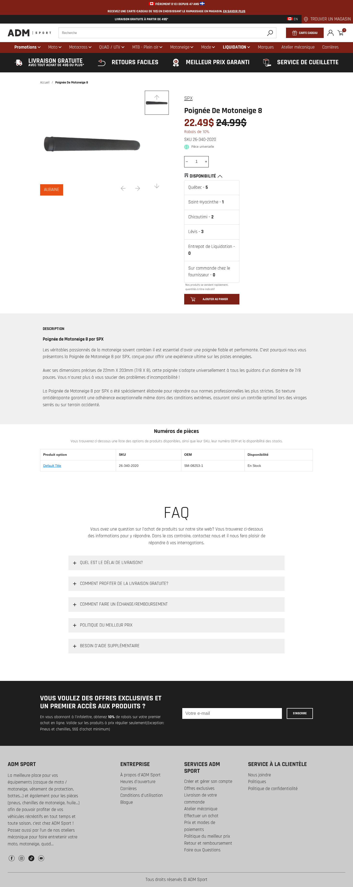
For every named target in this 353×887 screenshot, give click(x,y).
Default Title (52, 466)
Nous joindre (259, 775)
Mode (206, 47)
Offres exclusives (199, 789)
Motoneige (179, 47)
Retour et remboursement (208, 843)
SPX (188, 98)
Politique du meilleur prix (207, 836)
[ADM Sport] (29, 32)
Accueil (44, 82)
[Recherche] (270, 33)
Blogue (126, 802)
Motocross (78, 47)
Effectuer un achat (201, 816)
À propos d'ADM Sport (140, 775)
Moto (52, 47)
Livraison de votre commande (200, 798)
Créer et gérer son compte (208, 782)
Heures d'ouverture (137, 782)
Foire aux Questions (202, 850)
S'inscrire (300, 713)
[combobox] (167, 32)
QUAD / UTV (109, 47)
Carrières (128, 789)
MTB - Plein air (145, 47)
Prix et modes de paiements (199, 826)
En (295, 19)
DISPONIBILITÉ (203, 176)
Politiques (257, 782)
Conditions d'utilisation (141, 795)
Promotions (25, 47)
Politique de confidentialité (273, 789)
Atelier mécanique (200, 809)
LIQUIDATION (234, 47)
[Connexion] (330, 33)
